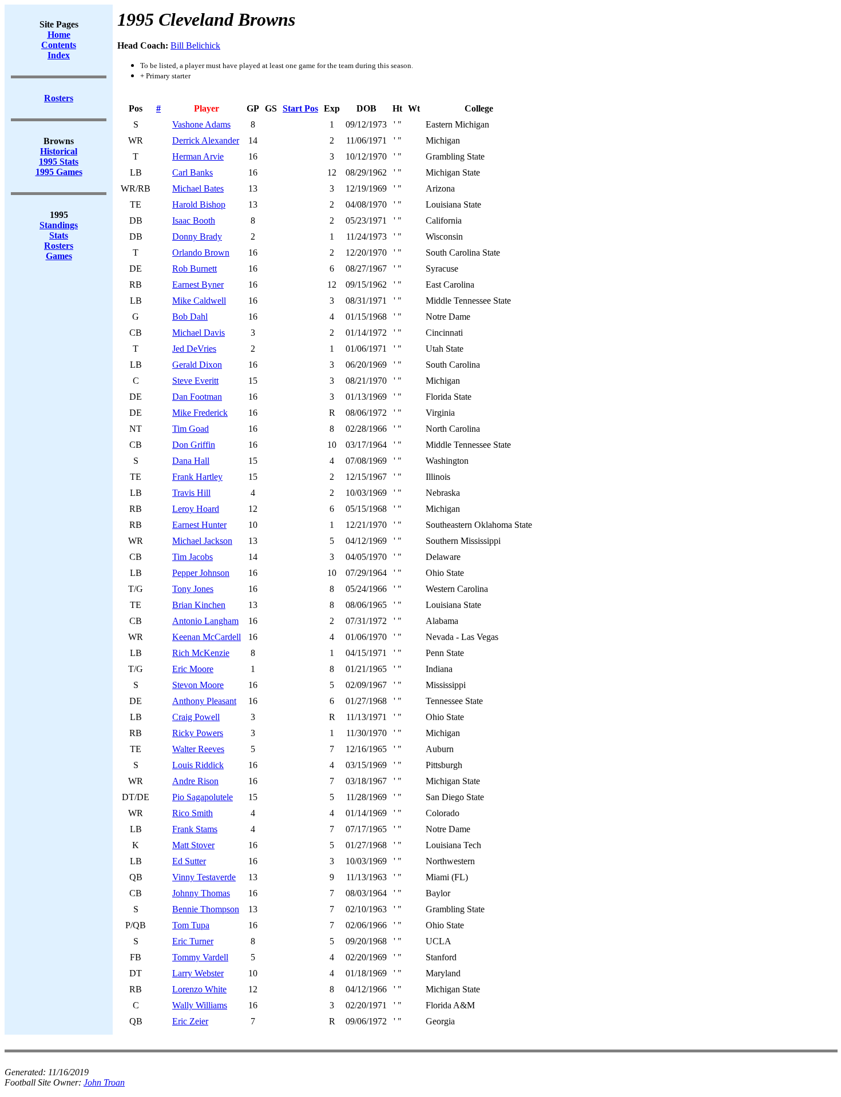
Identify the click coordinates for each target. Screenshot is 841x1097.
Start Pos (300, 108)
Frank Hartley (197, 477)
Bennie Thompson (205, 909)
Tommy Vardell (200, 957)
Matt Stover (193, 845)
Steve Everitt (195, 380)
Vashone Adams (201, 124)
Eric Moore (192, 669)
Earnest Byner (198, 284)
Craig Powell (196, 717)
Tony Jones (192, 589)
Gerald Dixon (197, 364)
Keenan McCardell (206, 637)
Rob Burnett (194, 268)
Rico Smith (192, 813)
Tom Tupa (190, 925)
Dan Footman (197, 397)
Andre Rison (195, 781)
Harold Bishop (198, 204)
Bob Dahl (190, 316)
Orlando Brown (200, 252)
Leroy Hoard (195, 509)
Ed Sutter (189, 861)
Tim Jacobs (192, 557)
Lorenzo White (199, 989)
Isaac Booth (193, 220)
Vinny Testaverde (204, 877)
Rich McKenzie (200, 653)
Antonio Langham (205, 621)
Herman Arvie (198, 156)
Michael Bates (198, 188)
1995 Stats (58, 161)
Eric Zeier (190, 1021)
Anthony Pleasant (204, 701)
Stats (58, 235)
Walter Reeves (198, 749)
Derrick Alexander (205, 140)
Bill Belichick (195, 45)
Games (59, 256)
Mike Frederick (200, 413)
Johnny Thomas (201, 893)
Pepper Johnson (200, 573)
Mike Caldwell (199, 300)
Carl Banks (192, 172)
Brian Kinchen (198, 605)
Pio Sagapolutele (202, 797)
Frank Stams (194, 829)
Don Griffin (193, 445)
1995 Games (58, 172)
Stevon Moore (198, 685)
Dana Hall (190, 461)
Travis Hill (191, 493)
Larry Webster (198, 973)
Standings (58, 225)
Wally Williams (199, 1005)
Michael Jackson (202, 541)
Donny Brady (197, 236)
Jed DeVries (194, 348)
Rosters (58, 246)
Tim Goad (190, 429)
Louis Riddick (198, 765)
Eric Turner (192, 941)
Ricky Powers (197, 733)
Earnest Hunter (199, 525)
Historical (58, 151)
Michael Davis (198, 332)
